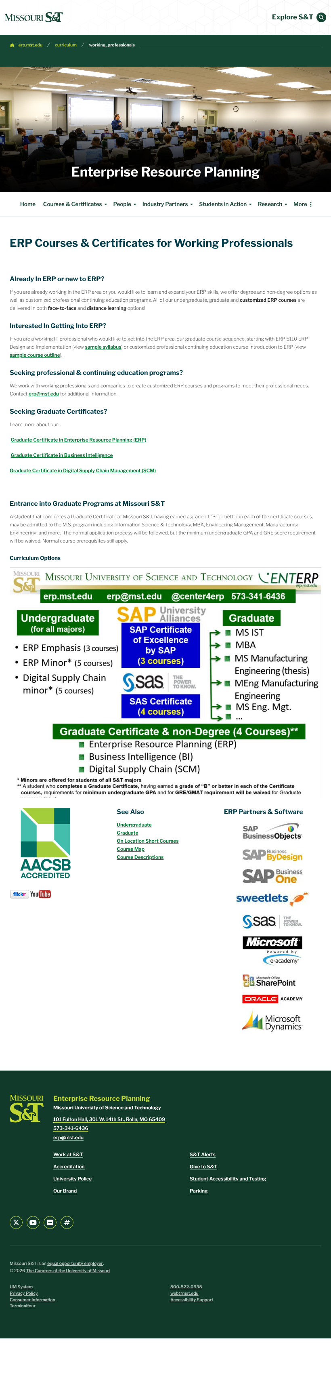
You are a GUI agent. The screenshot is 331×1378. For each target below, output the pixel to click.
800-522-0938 (186, 1287)
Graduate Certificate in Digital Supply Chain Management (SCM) (83, 470)
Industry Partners (165, 204)
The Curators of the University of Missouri (68, 1270)
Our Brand (65, 1191)
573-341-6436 (70, 1128)
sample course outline (35, 355)
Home (28, 204)
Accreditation (69, 1166)
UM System (21, 1287)
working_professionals (112, 45)
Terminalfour (23, 1306)
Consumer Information (32, 1299)
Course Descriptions (140, 857)
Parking (199, 1191)
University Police (72, 1179)
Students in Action (223, 204)
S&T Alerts (203, 1154)
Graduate (127, 833)
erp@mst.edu (44, 394)
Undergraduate (134, 825)
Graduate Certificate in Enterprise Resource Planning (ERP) (79, 440)
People (122, 204)
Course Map (131, 849)
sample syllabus (103, 347)
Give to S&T (203, 1166)
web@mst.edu (184, 1293)
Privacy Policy (24, 1293)
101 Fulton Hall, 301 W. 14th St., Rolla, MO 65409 (109, 1119)
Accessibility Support (191, 1299)
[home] (34, 17)
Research (270, 204)
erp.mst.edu (31, 45)
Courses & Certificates (72, 204)
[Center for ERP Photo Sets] (19, 894)
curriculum (66, 45)
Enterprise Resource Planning (165, 172)
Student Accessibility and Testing (228, 1179)
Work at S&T (68, 1154)
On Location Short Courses (147, 841)
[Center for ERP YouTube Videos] (40, 893)
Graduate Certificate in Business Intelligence (62, 455)
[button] (321, 17)
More (300, 204)
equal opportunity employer (75, 1263)
